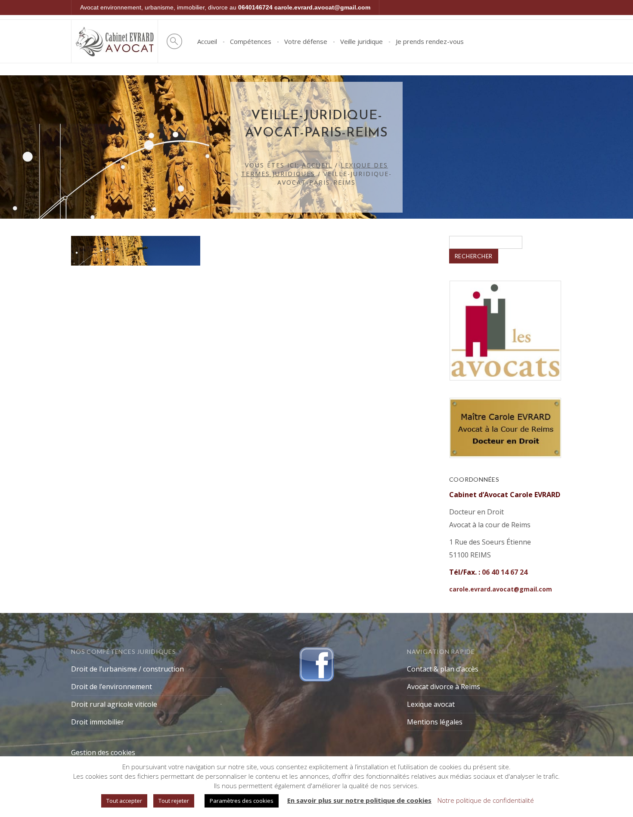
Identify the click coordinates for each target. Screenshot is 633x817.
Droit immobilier (97, 722)
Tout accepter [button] (124, 801)
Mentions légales (434, 722)
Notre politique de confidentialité (486, 800)
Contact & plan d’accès (442, 669)
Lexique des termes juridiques (314, 169)
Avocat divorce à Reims (443, 686)
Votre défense (305, 41)
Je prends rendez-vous (430, 41)
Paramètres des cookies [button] (241, 801)
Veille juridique (361, 41)
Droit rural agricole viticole (114, 704)
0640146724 (255, 7)
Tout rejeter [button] (173, 801)
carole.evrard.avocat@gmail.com (322, 7)
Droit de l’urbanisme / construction (127, 669)
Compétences (250, 41)
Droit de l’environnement (111, 686)
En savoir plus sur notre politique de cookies (359, 800)
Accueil (207, 41)
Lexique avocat (431, 704)
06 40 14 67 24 (505, 572)
